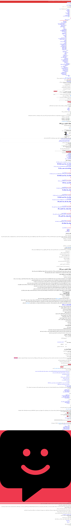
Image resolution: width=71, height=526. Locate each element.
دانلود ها (68, 11)
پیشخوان (68, 9)
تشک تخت (68, 78)
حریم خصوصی (67, 394)
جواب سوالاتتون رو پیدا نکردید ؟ (66, 514)
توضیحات (68, 229)
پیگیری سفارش (67, 15)
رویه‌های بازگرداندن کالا (66, 396)
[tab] (34, 229)
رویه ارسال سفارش (66, 390)
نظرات (68, 14)
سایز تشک (69, 130)
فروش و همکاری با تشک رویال (65, 401)
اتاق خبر (68, 400)
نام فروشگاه (69, 98)
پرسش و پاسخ (67, 231)
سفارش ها (67, 10)
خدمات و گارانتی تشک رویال (65, 395)
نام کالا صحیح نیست (67, 84)
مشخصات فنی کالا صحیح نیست (66, 87)
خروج (68, 16)
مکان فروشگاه (69, 100)
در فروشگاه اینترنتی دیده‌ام (66, 95)
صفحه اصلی (67, 520)
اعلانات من (67, 13)
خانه (70, 78)
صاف (67, 134)
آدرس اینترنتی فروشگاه (68, 97)
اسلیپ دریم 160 (58, 298)
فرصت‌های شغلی (67, 402)
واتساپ (68, 108)
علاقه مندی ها (67, 12)
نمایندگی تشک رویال (57, 368)
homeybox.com (69, 2)
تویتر (68, 110)
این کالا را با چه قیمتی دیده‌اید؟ (67, 94)
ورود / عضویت (69, 421)
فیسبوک (68, 109)
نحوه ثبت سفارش (67, 389)
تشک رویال (64, 78)
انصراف (70, 416)
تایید (67, 416)
